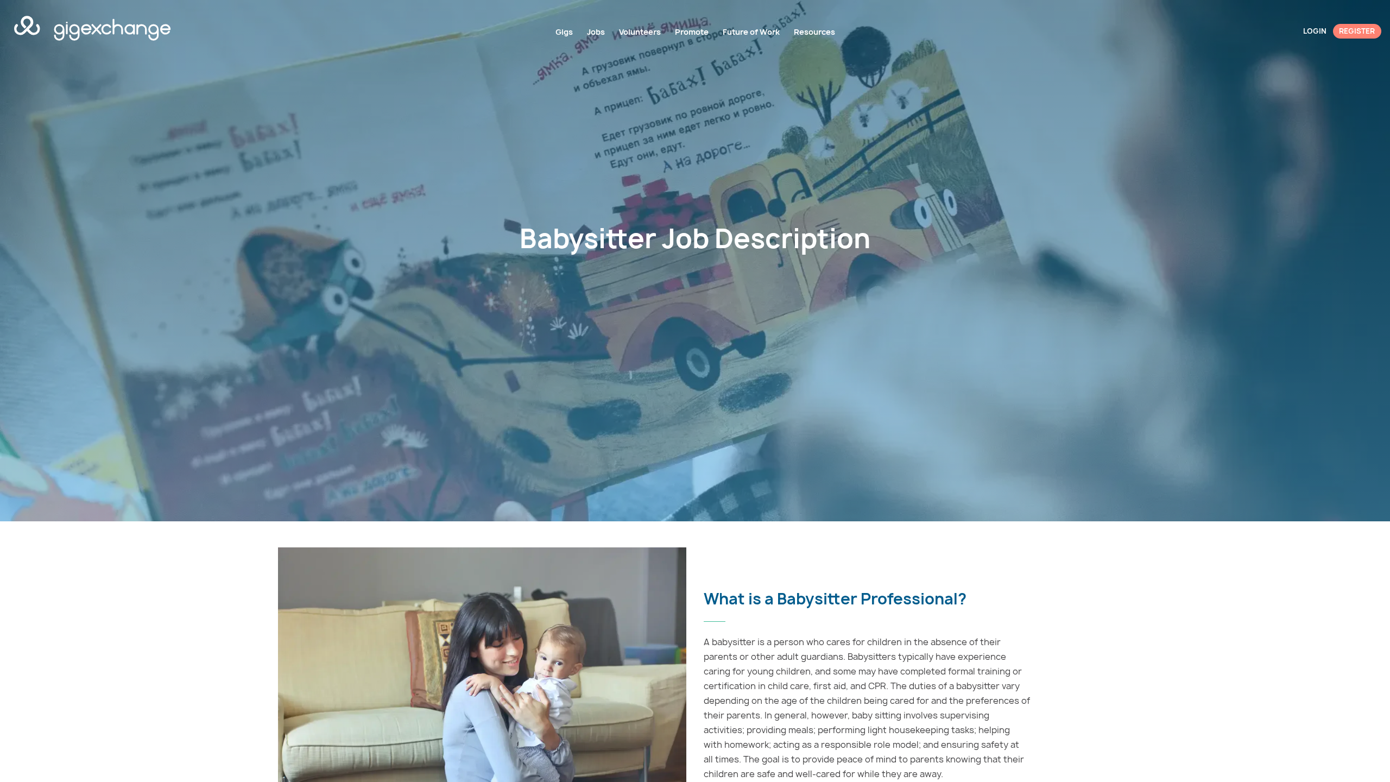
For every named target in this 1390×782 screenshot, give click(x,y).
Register (1357, 31)
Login (1314, 31)
